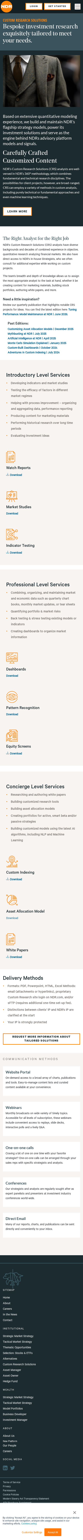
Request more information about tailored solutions (41, 1039)
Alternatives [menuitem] (10, 1359)
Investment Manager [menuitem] (15, 1420)
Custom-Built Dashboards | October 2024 (32, 348)
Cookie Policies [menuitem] (11, 1495)
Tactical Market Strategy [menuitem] (17, 1342)
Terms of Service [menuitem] (11, 1482)
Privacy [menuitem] (7, 1486)
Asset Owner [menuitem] (10, 1376)
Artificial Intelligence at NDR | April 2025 (32, 338)
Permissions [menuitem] (9, 1491)
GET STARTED (57, 6)
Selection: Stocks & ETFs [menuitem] (18, 1353)
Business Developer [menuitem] (14, 1414)
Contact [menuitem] (7, 1320)
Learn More (17, 211)
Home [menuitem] (6, 1298)
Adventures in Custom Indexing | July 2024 (34, 353)
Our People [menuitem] (9, 1446)
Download (15, 475)
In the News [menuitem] (10, 1315)
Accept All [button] (53, 1532)
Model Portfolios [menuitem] (13, 1409)
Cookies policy (28, 1523)
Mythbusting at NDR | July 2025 (27, 334)
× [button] (74, 1511)
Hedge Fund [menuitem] (10, 1381)
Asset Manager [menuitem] (12, 1370)
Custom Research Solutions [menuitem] (19, 1364)
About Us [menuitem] (8, 1436)
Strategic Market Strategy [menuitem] (18, 1336)
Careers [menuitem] (7, 1309)
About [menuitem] (6, 1303)
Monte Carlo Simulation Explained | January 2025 (37, 343)
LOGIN (34, 6)
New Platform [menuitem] (10, 1441)
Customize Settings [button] (32, 1532)
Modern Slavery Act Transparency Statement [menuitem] (26, 1499)
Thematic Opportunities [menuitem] (17, 1347)
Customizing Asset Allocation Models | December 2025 (41, 329)
